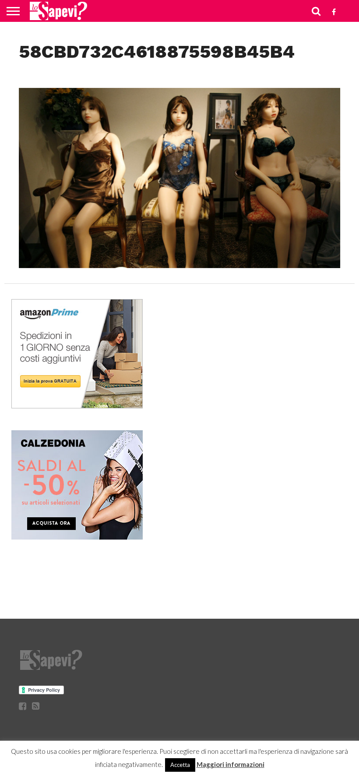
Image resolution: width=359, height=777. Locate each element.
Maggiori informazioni (230, 764)
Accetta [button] (180, 764)
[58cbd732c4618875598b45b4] (179, 265)
